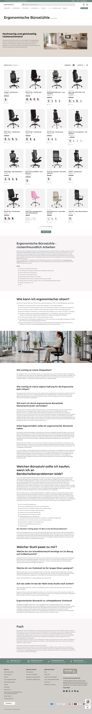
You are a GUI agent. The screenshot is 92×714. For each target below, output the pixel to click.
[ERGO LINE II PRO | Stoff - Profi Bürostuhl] (78, 79)
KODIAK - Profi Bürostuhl (75, 171)
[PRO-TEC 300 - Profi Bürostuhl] (35, 119)
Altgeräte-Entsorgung (49, 684)
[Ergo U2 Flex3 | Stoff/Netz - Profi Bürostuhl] (35, 158)
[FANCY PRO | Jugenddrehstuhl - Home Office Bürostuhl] (35, 198)
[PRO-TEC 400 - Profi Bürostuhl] (57, 119)
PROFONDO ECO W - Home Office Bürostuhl (56, 212)
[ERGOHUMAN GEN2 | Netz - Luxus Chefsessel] (57, 79)
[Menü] (90, 700)
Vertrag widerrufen (8, 698)
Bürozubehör (34, 8)
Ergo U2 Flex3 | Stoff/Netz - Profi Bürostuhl (34, 172)
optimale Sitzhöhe (36, 320)
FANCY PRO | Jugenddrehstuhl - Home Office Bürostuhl (34, 212)
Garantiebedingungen (9, 682)
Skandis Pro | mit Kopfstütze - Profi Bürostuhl (78, 132)
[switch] (88, 707)
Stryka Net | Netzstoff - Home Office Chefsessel (56, 172)
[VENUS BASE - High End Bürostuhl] (14, 158)
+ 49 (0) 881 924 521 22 (21, 1)
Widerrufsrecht (8, 696)
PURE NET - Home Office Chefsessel (78, 211)
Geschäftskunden (56, 8)
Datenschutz (7, 689)
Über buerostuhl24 (9, 672)
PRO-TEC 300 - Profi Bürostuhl (34, 132)
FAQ (78, 1)
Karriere (6, 684)
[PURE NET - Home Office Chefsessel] (78, 198)
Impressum (7, 687)
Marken (73, 1)
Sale (50, 8)
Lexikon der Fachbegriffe (50, 677)
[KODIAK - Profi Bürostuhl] (78, 158)
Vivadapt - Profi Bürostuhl (11, 92)
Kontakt (6, 677)
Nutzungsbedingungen (10, 679)
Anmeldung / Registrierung (33, 679)
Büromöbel (25, 8)
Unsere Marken (8, 674)
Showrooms (47, 682)
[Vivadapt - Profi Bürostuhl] (14, 79)
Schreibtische (16, 8)
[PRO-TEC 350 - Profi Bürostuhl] (14, 198)
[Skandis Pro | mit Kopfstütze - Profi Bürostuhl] (78, 119)
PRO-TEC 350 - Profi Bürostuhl (12, 211)
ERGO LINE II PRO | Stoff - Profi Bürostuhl (77, 93)
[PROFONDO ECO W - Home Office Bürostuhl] (57, 198)
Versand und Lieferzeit (31, 674)
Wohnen (43, 8)
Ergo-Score (47, 674)
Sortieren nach (8, 65)
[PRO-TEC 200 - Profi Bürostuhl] (35, 79)
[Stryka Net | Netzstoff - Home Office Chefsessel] (57, 158)
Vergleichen (68, 65)
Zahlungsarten (29, 672)
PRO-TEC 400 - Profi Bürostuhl (55, 132)
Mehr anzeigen (46, 231)
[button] (87, 4)
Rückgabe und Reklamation (33, 677)
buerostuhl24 (9, 709)
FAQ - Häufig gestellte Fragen (51, 679)
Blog (45, 672)
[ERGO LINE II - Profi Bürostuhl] (14, 119)
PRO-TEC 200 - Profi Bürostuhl (34, 92)
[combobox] (48, 4)
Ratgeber (65, 8)
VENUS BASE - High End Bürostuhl (13, 171)
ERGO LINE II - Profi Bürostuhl (12, 132)
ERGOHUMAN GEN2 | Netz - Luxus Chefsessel (56, 93)
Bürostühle (7, 8)
